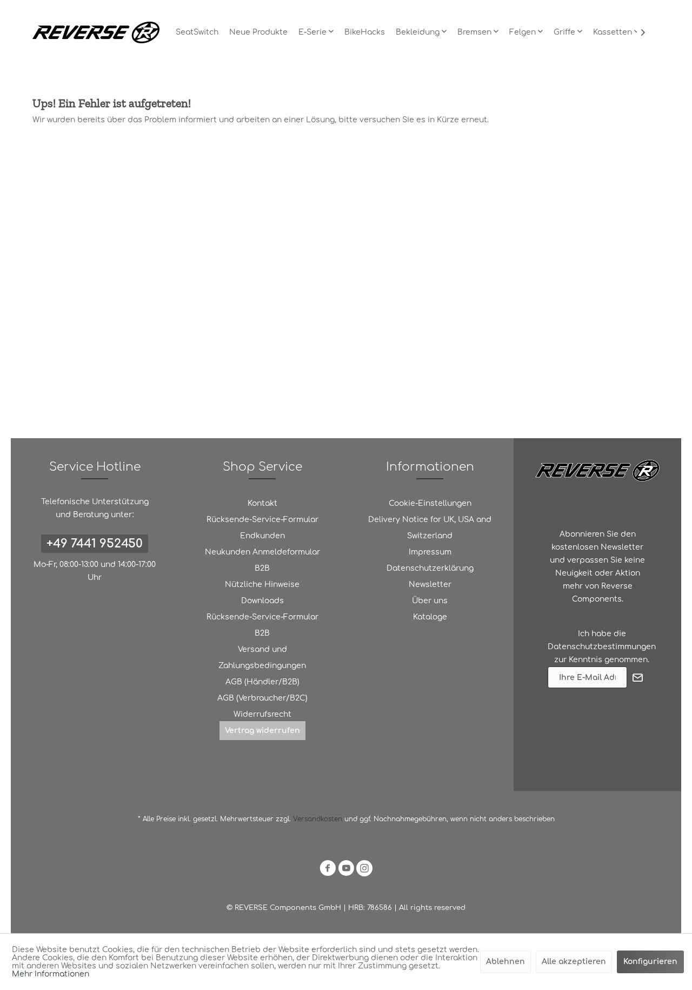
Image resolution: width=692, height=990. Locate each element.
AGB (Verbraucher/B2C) (262, 698)
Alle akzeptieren (574, 962)
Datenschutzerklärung (430, 568)
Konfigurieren (650, 962)
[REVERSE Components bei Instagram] (364, 870)
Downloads (262, 601)
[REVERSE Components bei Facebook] (328, 870)
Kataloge (430, 617)
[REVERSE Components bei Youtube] (346, 870)
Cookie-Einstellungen (430, 503)
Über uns (430, 601)
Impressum (430, 552)
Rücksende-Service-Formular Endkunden (262, 528)
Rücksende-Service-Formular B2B (262, 625)
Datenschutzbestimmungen (602, 647)
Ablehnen (505, 962)
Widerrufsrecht (262, 714)
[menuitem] (197, 32)
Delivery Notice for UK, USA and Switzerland (429, 528)
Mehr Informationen (50, 974)
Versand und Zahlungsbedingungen (262, 657)
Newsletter (430, 584)
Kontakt (262, 503)
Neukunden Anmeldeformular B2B (262, 560)
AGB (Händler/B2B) (262, 682)
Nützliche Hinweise (262, 584)
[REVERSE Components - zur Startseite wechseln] (95, 32)
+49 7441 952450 (94, 543)
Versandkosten (317, 819)
